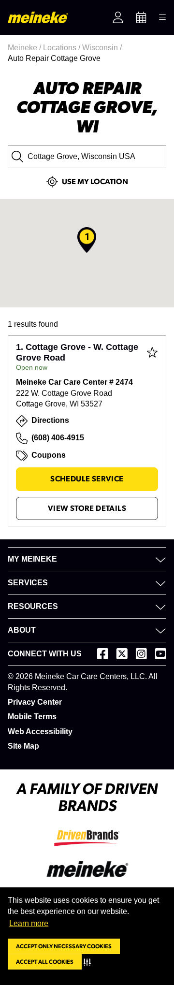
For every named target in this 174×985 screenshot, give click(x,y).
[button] (89, 962)
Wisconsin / (103, 47)
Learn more (28, 923)
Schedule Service (86, 479)
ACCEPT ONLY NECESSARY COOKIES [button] (64, 946)
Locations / (62, 47)
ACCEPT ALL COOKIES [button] (44, 962)
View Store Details (87, 508)
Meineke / (25, 47)
